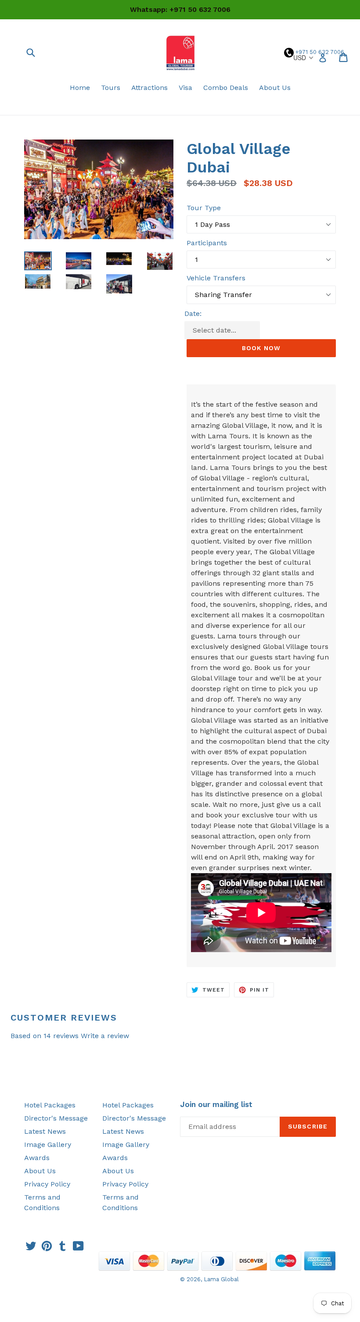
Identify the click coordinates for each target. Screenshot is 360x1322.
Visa (185, 87)
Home (80, 87)
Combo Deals (225, 87)
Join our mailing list (216, 1104)
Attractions (149, 87)
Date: (193, 313)
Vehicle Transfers (216, 278)
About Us (275, 87)
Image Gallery (47, 1144)
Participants (207, 243)
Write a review (105, 1036)
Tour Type (204, 208)
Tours (110, 87)
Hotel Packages (50, 1105)
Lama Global (221, 1279)
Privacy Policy (47, 1184)
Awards (37, 1158)
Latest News (45, 1131)
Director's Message (56, 1118)
